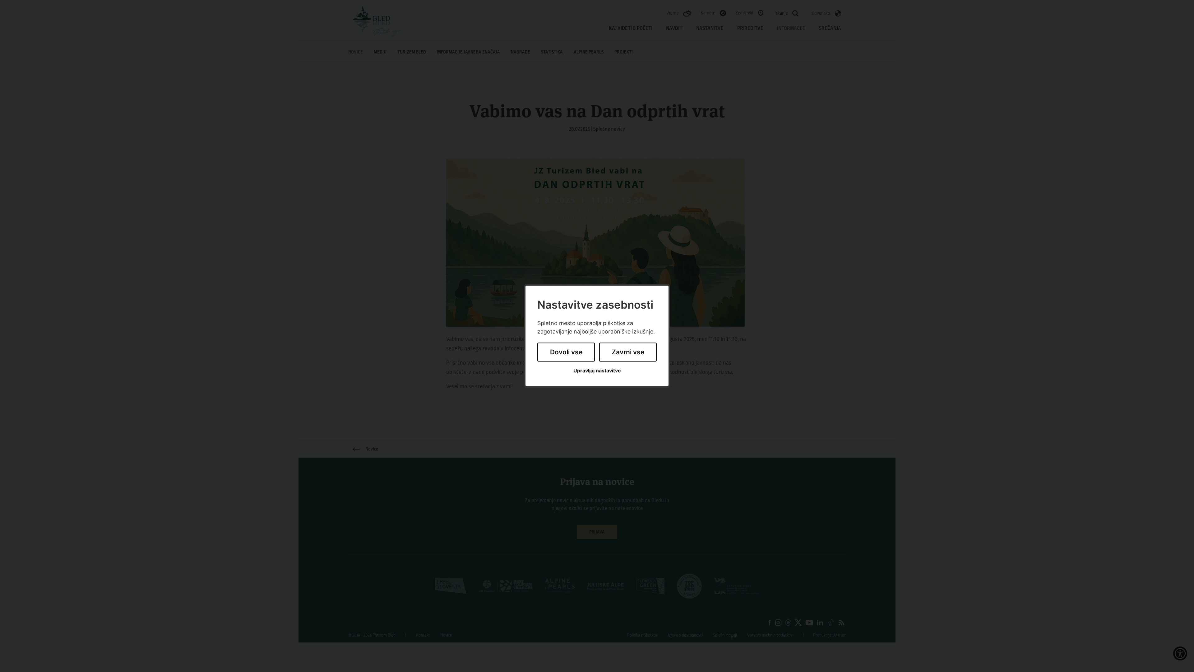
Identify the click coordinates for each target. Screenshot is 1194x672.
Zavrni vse (628, 352)
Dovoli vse (566, 352)
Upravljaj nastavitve (597, 371)
